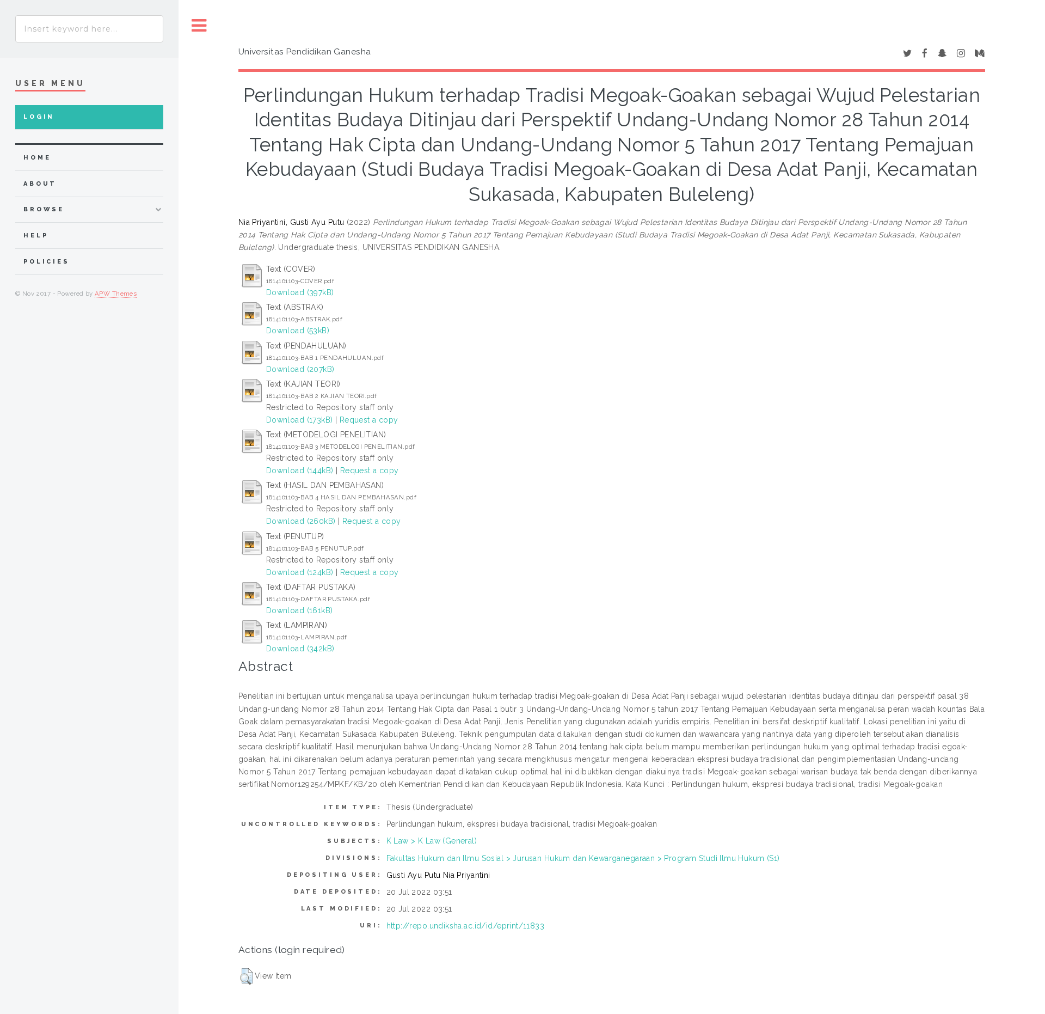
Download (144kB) (300, 470)
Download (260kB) (301, 521)
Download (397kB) (300, 292)
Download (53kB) (297, 330)
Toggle (199, 26)
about (40, 183)
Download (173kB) (299, 420)
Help (35, 235)
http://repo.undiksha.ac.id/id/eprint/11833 (465, 925)
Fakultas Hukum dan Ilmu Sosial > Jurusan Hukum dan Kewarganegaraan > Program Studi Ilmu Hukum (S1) (583, 858)
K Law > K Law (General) (431, 840)
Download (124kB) (300, 572)
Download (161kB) (299, 610)
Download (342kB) (300, 648)
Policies (46, 261)
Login (38, 116)
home (37, 157)
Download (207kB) (300, 369)
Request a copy (369, 420)
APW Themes (116, 293)
